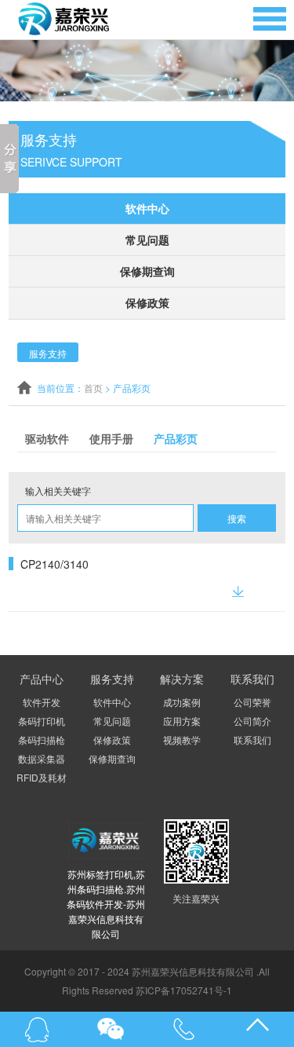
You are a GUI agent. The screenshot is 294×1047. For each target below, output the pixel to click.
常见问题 (147, 239)
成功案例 (182, 701)
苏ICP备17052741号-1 (184, 990)
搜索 (236, 518)
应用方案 (182, 720)
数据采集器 (41, 758)
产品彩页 (176, 438)
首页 (93, 387)
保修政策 (147, 302)
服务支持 (48, 353)
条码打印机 (41, 720)
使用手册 (111, 438)
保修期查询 (147, 271)
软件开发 (41, 701)
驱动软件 (47, 438)
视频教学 (182, 739)
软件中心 (147, 208)
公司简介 (252, 720)
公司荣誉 (252, 701)
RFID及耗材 (41, 777)
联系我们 (252, 739)
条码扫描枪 (41, 739)
